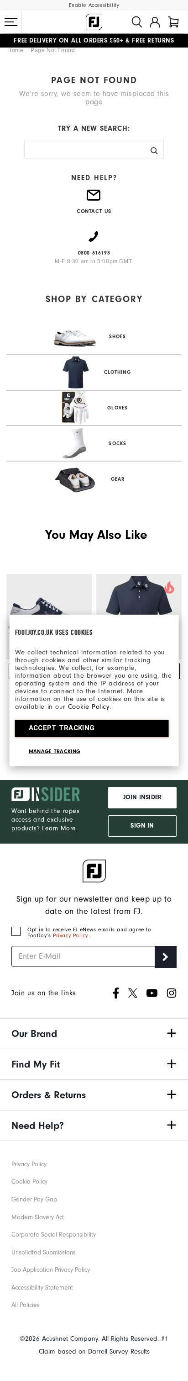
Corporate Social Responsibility (53, 1234)
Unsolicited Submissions (43, 1252)
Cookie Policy (89, 707)
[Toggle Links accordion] (94, 1034)
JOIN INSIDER (142, 797)
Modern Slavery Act (37, 1217)
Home (16, 50)
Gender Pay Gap (34, 1199)
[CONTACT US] (94, 199)
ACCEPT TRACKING (62, 728)
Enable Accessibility (94, 5)
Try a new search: (94, 128)
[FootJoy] (94, 22)
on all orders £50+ (68, 38)
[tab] (173, 22)
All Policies (25, 1305)
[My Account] (155, 22)
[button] (11, 22)
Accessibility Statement (42, 1287)
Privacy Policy (70, 936)
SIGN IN (142, 825)
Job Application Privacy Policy (50, 1270)
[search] (137, 22)
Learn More (59, 828)
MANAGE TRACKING (55, 751)
